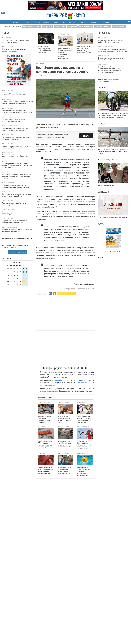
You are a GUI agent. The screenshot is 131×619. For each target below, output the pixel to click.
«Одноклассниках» (47, 385)
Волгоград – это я (107, 159)
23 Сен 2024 (39, 75)
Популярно (104, 32)
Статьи (101, 87)
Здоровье (47, 22)
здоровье (83, 289)
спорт (68, 289)
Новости (7, 32)
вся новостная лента (18, 252)
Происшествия (16, 22)
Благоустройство (33, 22)
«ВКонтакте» (82, 383)
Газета (118, 22)
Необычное (83, 22)
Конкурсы (95, 22)
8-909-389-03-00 (78, 368)
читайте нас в (66, 294)
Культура (72, 22)
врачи (74, 289)
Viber (66, 380)
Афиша (102, 123)
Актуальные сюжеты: (13, 27)
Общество (40, 64)
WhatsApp (58, 380)
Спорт (56, 22)
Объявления (107, 22)
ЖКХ (64, 22)
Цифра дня (104, 191)
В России (103, 257)
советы (92, 289)
